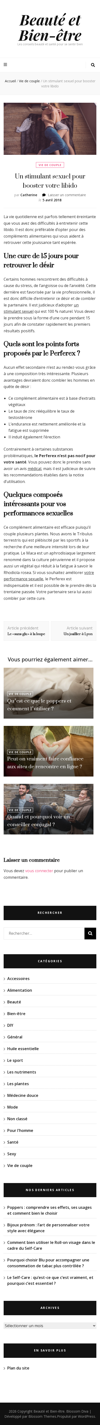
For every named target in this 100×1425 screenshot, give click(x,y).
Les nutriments (21, 1072)
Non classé (17, 1118)
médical (34, 468)
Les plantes (18, 1083)
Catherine (28, 195)
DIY (10, 1025)
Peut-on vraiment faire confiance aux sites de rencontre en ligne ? (45, 762)
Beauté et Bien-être (50, 26)
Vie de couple (50, 165)
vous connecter (39, 870)
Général (14, 1037)
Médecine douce (22, 1095)
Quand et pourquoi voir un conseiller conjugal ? (38, 820)
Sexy (11, 1154)
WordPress (86, 1416)
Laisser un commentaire (67, 195)
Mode (12, 1107)
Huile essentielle (23, 1048)
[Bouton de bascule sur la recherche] (93, 65)
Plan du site (18, 1368)
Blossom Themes (42, 1416)
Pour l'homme (20, 1130)
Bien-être (16, 1013)
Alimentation (19, 990)
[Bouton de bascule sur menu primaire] (6, 64)
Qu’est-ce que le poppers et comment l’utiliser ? (39, 704)
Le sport (15, 1060)
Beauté (14, 1002)
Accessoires (18, 978)
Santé (12, 1142)
